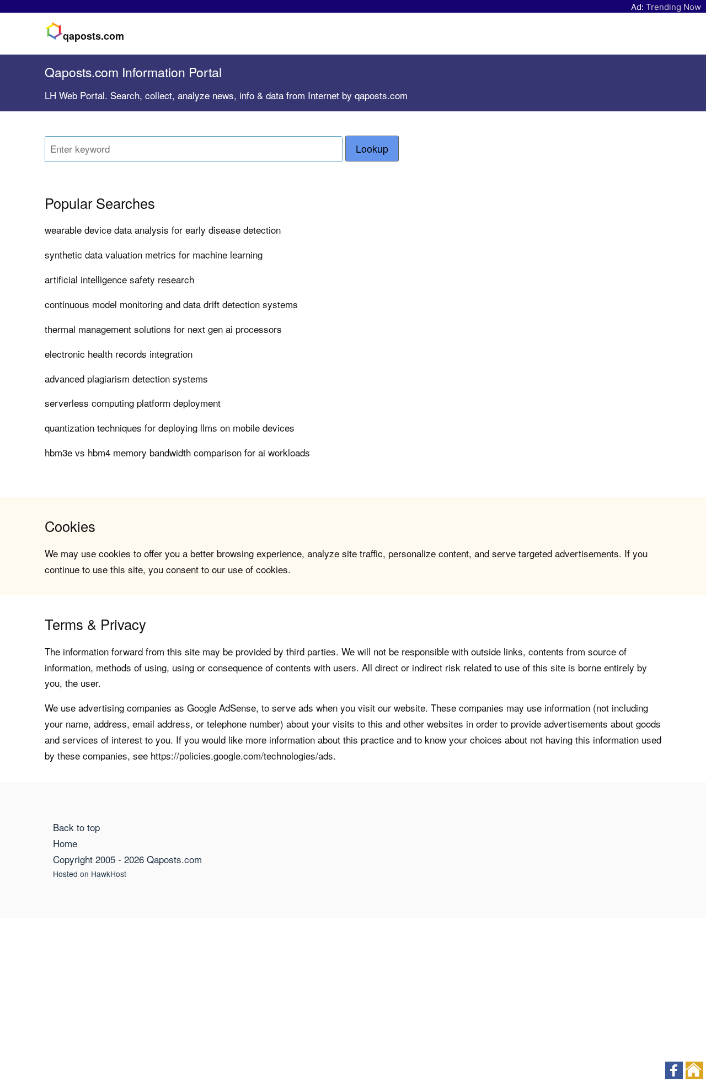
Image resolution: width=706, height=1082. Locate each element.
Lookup (372, 148)
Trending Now (673, 7)
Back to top (76, 827)
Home (65, 843)
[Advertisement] (353, 1000)
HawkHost (108, 873)
